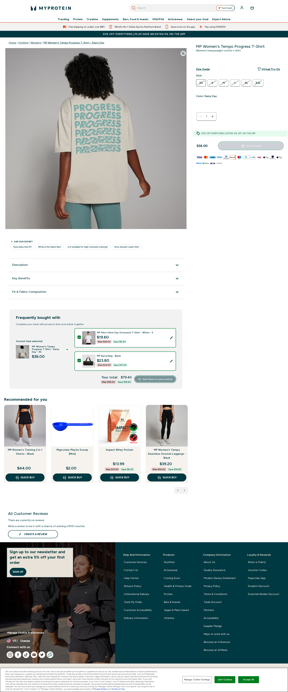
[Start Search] (133, 8)
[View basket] (252, 8)
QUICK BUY (27, 477)
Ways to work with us (217, 634)
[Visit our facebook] (18, 654)
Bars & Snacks (172, 602)
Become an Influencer (217, 642)
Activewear (175, 19)
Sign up (18, 571)
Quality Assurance (215, 570)
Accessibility (211, 618)
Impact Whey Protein (119, 449)
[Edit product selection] (171, 338)
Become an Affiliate (216, 650)
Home (12, 42)
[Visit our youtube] (34, 654)
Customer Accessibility (138, 610)
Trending (63, 19)
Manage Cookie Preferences (25, 632)
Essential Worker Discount (263, 594)
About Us (209, 562)
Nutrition (169, 562)
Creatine (92, 19)
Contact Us (131, 570)
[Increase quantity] (212, 116)
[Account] (242, 8)
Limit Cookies (225, 679)
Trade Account (213, 602)
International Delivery (136, 594)
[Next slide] (187, 451)
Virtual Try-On (271, 69)
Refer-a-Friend (257, 562)
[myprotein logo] (51, 8)
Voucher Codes (257, 570)
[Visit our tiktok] (26, 654)
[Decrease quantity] (200, 116)
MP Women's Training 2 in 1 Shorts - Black (25, 451)
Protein (78, 19)
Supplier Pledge (213, 626)
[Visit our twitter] (42, 654)
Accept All (248, 679)
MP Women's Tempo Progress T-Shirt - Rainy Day (74, 42)
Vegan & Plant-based (176, 610)
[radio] (201, 83)
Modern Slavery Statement (220, 578)
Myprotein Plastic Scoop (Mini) (72, 451)
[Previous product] (177, 490)
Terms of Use (118, 689)
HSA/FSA (158, 19)
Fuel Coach (227, 8)
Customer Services (135, 562)
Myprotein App (257, 578)
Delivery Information (136, 618)
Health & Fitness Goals (178, 586)
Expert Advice (221, 19)
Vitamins (169, 618)
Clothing (23, 42)
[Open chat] (50, 654)
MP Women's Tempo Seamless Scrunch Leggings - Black (167, 453)
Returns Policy (132, 586)
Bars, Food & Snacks (135, 19)
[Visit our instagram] (10, 654)
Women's (36, 42)
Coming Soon (172, 578)
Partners (209, 610)
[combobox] (182, 8)
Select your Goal (197, 19)
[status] (206, 116)
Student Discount (258, 586)
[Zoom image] (183, 53)
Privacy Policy (212, 586)
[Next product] (184, 490)
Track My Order (133, 602)
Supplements (110, 19)
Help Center (131, 578)
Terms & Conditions (215, 594)
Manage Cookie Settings (197, 679)
